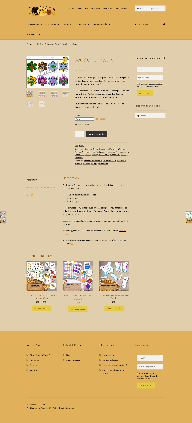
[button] (65, 60)
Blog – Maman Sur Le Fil (40, 355)
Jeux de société (122, 152)
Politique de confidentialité (114, 365)
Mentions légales (110, 360)
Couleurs (88, 149)
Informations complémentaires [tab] (41, 187)
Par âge (82, 24)
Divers (95, 149)
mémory (86, 163)
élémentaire (97, 160)
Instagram (34, 360)
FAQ (68, 355)
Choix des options (41, 308)
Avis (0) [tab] (30, 195)
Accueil (72, 8)
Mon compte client (92, 8)
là (121, 103)
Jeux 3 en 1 (95, 152)
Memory (95, 155)
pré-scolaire (103, 163)
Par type (67, 24)
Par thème (51, 24)
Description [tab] (32, 179)
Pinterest (34, 370)
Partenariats (108, 355)
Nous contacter (122, 8)
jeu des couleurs (109, 160)
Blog (80, 8)
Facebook (34, 365)
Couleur (78, 115)
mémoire (78, 163)
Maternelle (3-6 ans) (83, 155)
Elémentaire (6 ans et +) (108, 149)
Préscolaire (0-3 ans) (53, 44)
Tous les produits (34, 24)
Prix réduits (32, 34)
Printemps (79, 158)
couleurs (87, 160)
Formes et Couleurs (83, 152)
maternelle (121, 160)
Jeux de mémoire (108, 152)
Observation (104, 155)
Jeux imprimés (100, 24)
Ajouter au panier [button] (78, 309)
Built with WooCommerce (64, 408)
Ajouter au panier (96, 134)
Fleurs (121, 149)
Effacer (103, 118)
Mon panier (107, 8)
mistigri (94, 163)
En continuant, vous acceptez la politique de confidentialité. (150, 85)
